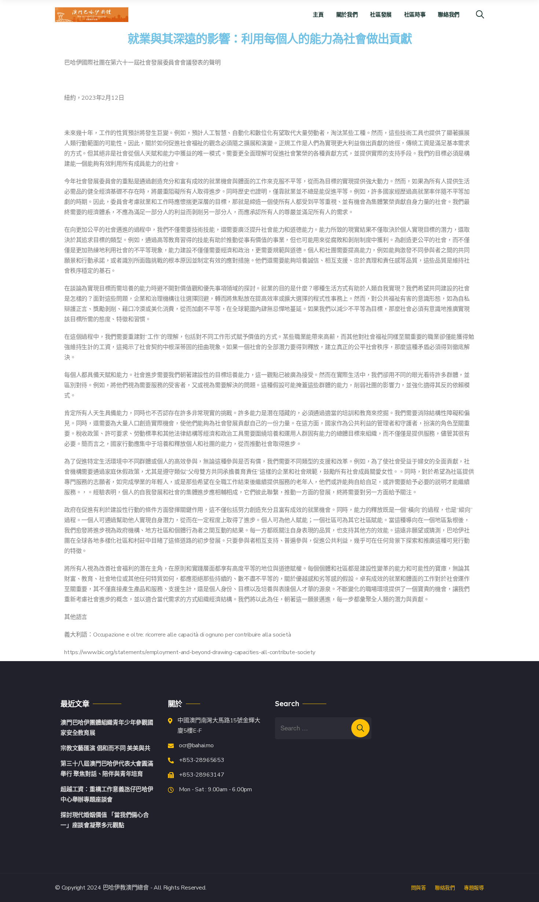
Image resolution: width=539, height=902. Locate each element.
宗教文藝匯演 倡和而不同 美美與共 (105, 748)
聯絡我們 (448, 14)
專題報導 (474, 888)
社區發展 (381, 14)
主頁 (318, 14)
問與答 (418, 888)
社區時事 (415, 14)
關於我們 (347, 14)
